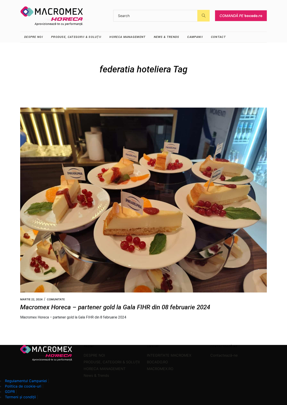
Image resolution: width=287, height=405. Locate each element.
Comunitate (56, 299)
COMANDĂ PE (241, 15)
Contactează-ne (224, 355)
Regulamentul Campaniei (26, 381)
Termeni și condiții (20, 397)
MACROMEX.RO (160, 368)
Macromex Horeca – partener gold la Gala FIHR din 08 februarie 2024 (115, 307)
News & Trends (96, 375)
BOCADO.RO (157, 362)
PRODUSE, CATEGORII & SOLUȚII (112, 362)
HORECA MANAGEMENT (105, 368)
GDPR (10, 391)
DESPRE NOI (94, 355)
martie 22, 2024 (31, 299)
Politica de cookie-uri (23, 386)
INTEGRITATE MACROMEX (169, 355)
